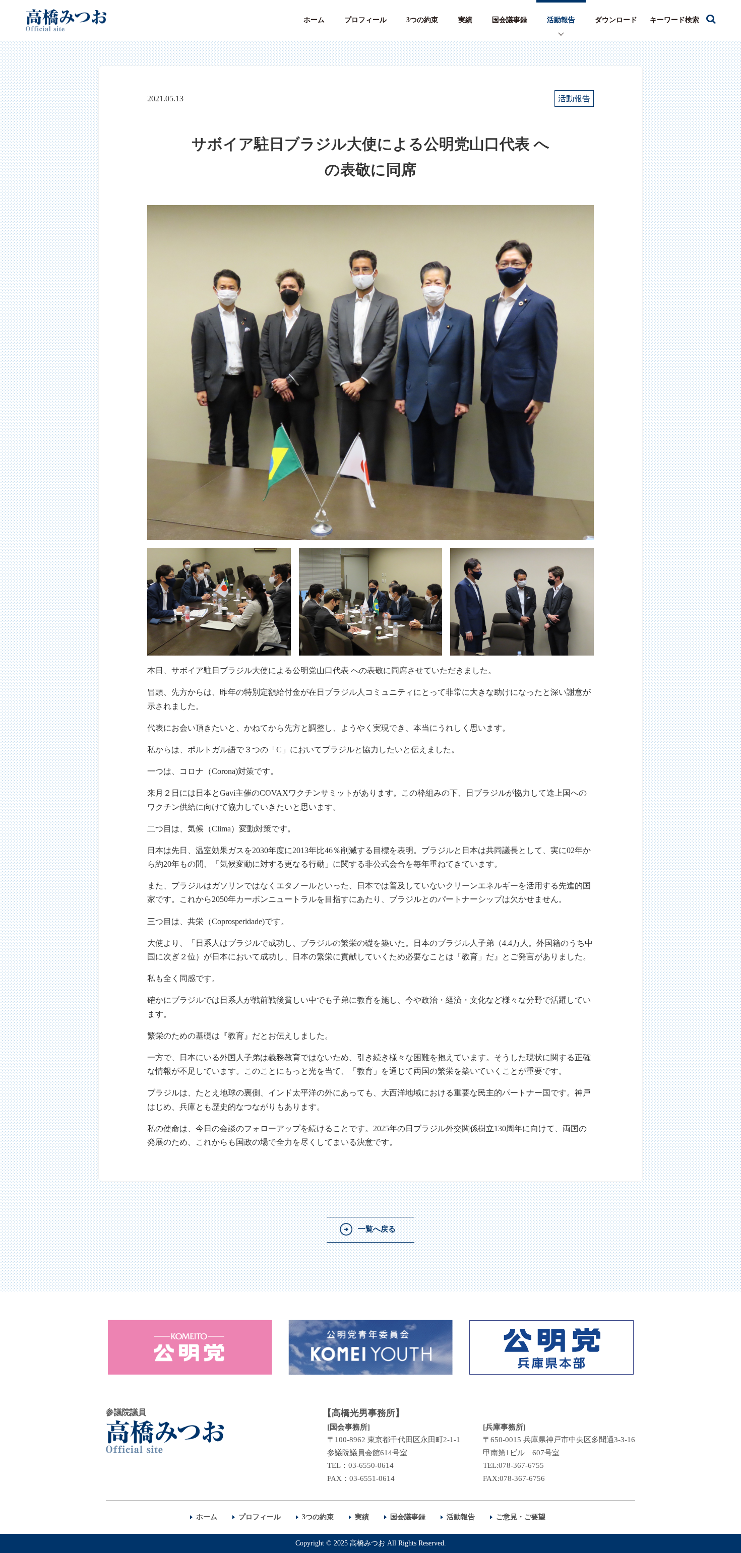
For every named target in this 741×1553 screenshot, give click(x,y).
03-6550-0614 (371, 1465)
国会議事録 (509, 20)
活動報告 (561, 20)
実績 (465, 20)
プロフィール (365, 20)
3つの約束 (422, 20)
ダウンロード (616, 20)
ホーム (314, 20)
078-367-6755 (521, 1465)
